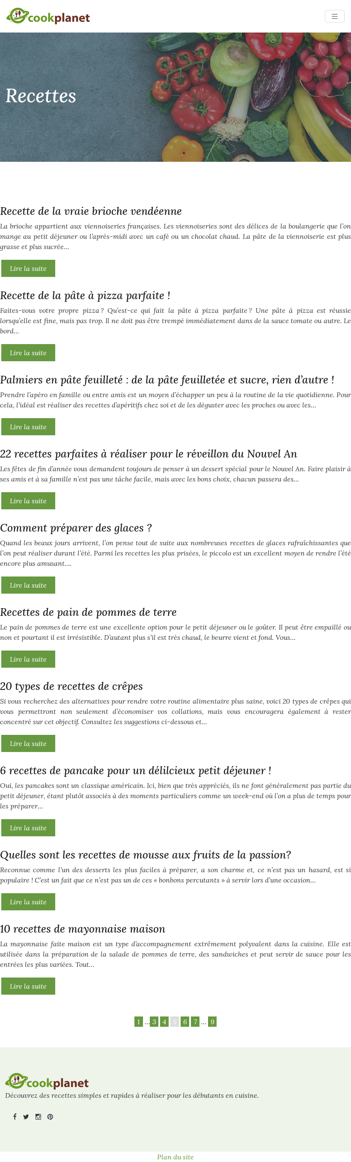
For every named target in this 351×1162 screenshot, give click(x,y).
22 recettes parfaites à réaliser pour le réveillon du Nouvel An (148, 454)
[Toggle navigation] (335, 16)
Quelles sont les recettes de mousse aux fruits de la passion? (145, 855)
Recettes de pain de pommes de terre (88, 612)
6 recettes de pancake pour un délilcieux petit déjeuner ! (135, 770)
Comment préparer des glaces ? (76, 528)
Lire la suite (28, 268)
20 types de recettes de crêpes (71, 686)
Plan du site (175, 1157)
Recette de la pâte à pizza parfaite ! (85, 295)
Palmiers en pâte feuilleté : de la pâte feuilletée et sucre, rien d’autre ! (167, 379)
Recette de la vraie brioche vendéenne (91, 211)
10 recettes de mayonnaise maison (82, 929)
